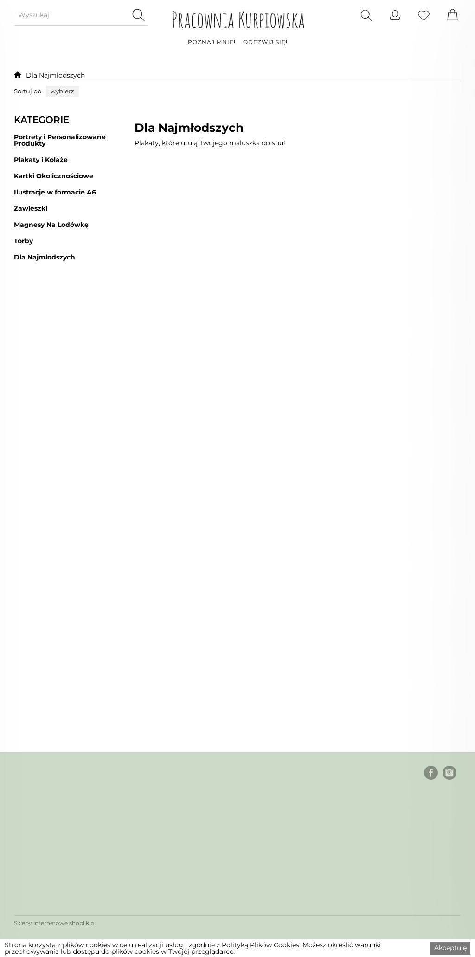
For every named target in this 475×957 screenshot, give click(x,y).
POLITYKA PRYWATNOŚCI (61, 873)
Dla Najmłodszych (55, 75)
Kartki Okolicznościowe (53, 176)
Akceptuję (450, 948)
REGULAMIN (37, 855)
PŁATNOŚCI (35, 819)
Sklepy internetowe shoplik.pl (55, 922)
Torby (23, 241)
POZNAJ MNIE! (212, 42)
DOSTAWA (33, 837)
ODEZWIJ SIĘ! (265, 42)
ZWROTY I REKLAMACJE (59, 891)
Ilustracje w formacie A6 (55, 192)
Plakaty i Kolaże (41, 159)
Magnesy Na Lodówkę (51, 224)
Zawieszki (30, 208)
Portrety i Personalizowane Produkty (60, 140)
